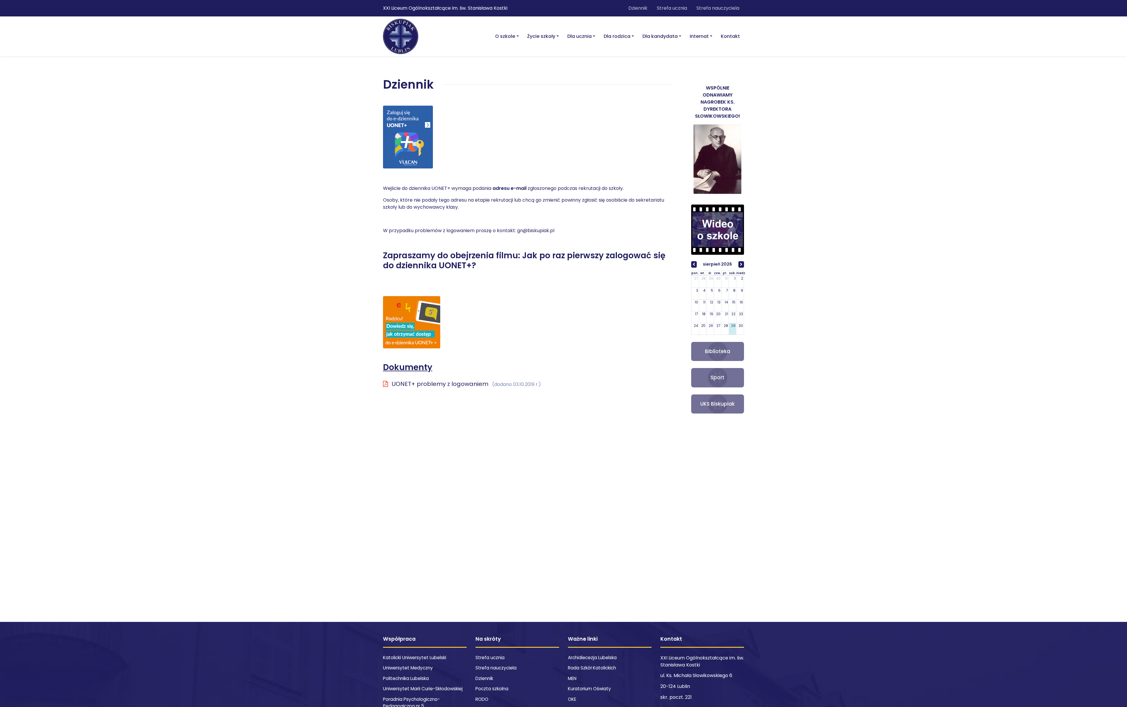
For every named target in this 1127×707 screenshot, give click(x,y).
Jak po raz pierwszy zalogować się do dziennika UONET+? (524, 260)
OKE (572, 699)
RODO (481, 699)
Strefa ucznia (672, 8)
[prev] (694, 264)
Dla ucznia (579, 36)
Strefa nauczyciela (717, 8)
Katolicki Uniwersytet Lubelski (414, 657)
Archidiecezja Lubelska (592, 657)
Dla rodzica (617, 36)
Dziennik (637, 8)
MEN (572, 678)
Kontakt (730, 36)
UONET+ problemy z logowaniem (465, 384)
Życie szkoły (541, 36)
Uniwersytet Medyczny (408, 668)
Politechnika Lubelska (406, 678)
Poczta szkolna (491, 689)
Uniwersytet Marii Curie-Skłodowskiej (423, 689)
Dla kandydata (660, 36)
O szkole (505, 36)
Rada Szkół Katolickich (592, 668)
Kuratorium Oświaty (589, 689)
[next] (741, 264)
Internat (699, 36)
